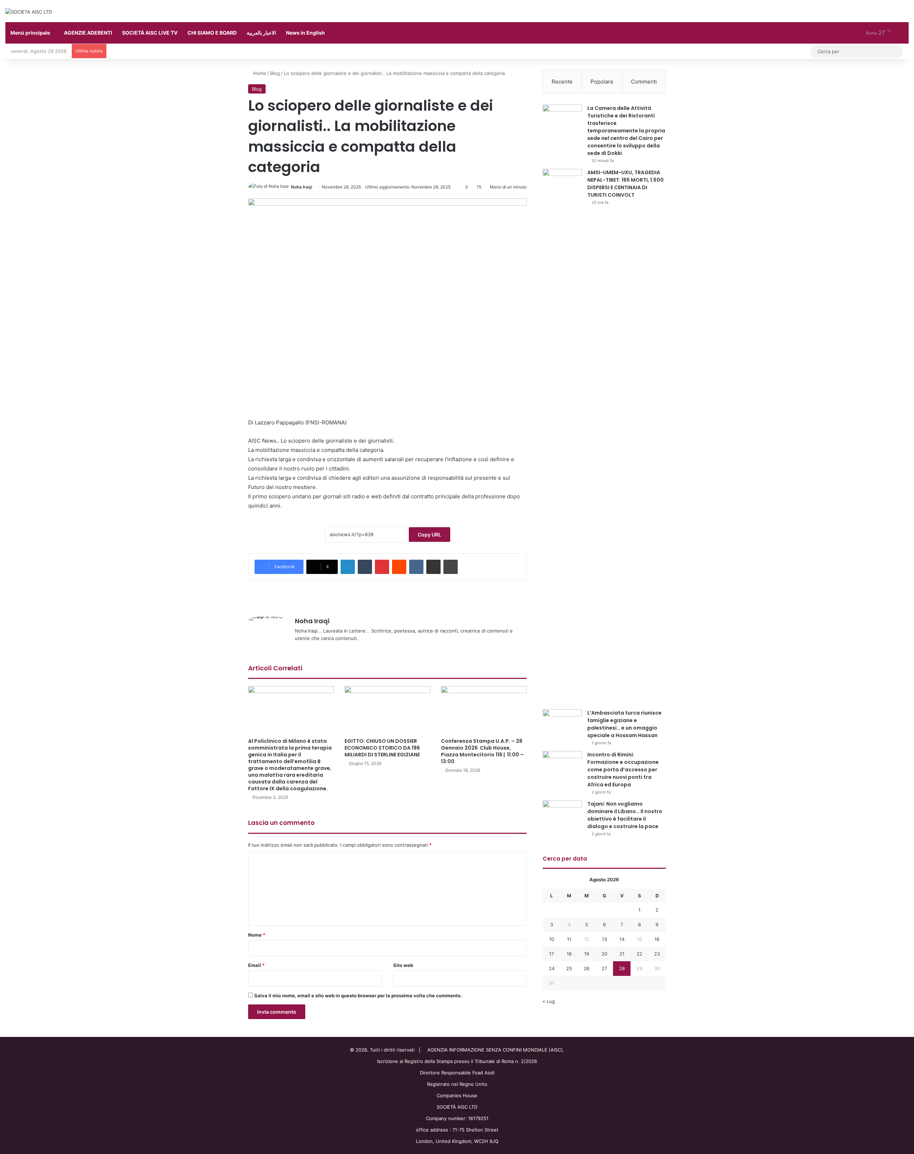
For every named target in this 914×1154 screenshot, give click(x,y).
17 (551, 954)
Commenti (644, 81)
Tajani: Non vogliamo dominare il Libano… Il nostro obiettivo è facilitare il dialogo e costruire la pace (624, 815)
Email (256, 965)
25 (569, 968)
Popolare (602, 81)
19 (586, 954)
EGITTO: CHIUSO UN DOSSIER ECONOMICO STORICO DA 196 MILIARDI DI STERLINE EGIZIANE (382, 747)
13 (604, 939)
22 (639, 954)
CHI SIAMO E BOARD (212, 33)
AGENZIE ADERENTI (88, 33)
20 (604, 954)
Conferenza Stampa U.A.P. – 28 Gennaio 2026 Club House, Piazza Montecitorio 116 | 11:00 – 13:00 (482, 751)
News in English (305, 33)
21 (621, 954)
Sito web (403, 965)
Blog (275, 73)
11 (569, 939)
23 (657, 954)
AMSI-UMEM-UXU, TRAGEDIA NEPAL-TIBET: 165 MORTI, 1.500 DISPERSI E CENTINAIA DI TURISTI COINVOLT (625, 183)
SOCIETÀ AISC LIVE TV (149, 33)
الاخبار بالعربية (261, 33)
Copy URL (429, 534)
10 (551, 939)
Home (259, 73)
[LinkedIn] (348, 567)
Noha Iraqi (301, 187)
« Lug (549, 1001)
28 (622, 968)
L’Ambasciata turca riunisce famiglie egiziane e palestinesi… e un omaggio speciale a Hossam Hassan (624, 724)
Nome (256, 935)
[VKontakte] (416, 567)
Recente (562, 81)
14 (621, 939)
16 (656, 939)
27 (604, 968)
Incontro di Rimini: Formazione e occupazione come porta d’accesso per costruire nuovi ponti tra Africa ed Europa (623, 769)
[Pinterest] (382, 567)
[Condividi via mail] (433, 567)
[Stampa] (450, 567)
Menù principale (30, 33)
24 (551, 968)
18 (569, 954)
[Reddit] (399, 567)
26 (586, 968)
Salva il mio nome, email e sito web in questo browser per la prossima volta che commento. (358, 995)
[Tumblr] (365, 567)
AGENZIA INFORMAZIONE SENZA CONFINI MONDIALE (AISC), (495, 1050)
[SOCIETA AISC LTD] (28, 12)
